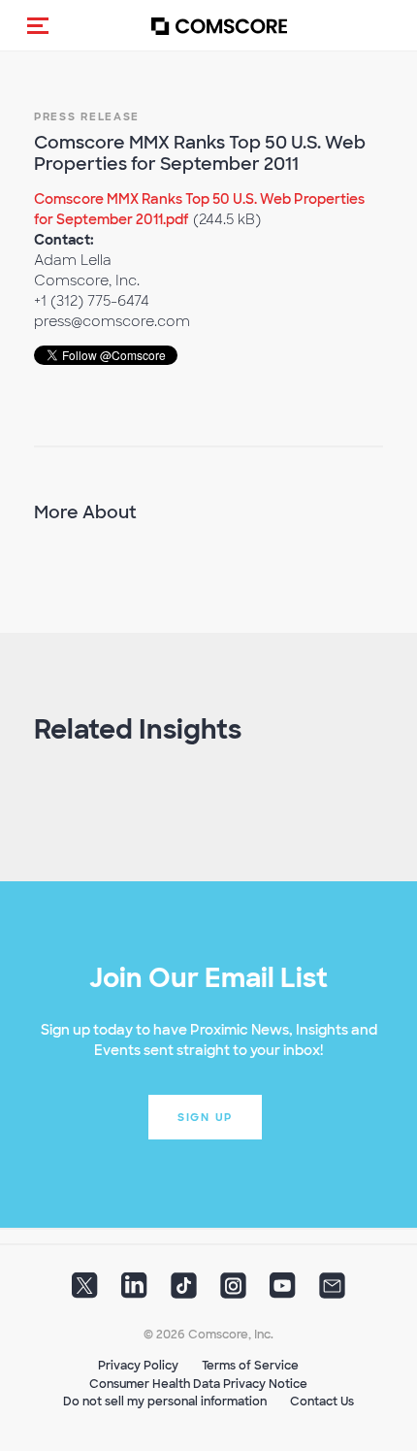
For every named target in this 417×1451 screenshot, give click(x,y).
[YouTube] (283, 1292)
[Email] (332, 1292)
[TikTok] (184, 1292)
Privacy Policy (138, 1365)
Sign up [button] (205, 1117)
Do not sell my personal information (165, 1401)
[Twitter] (85, 1292)
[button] (37, 25)
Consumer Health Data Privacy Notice (198, 1384)
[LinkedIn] (134, 1292)
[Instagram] (233, 1292)
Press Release (87, 116)
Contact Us (322, 1401)
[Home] (219, 26)
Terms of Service (250, 1365)
